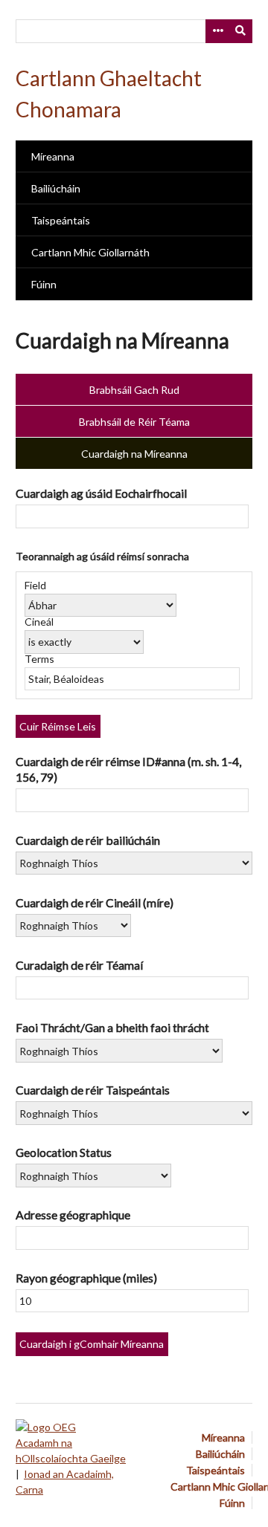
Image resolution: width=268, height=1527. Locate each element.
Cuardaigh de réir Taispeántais (93, 1090)
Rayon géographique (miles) (86, 1278)
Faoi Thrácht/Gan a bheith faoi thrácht (112, 1027)
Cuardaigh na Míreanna (134, 453)
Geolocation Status (64, 1152)
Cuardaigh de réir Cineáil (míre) (94, 902)
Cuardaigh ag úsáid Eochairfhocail (101, 493)
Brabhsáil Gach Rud (134, 389)
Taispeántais (60, 220)
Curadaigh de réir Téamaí (79, 965)
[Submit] (241, 31)
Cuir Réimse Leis (57, 726)
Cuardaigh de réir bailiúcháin (88, 840)
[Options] (217, 31)
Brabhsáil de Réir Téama (134, 421)
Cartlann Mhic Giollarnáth (90, 252)
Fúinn (44, 284)
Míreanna (52, 156)
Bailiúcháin (55, 188)
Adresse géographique (73, 1214)
